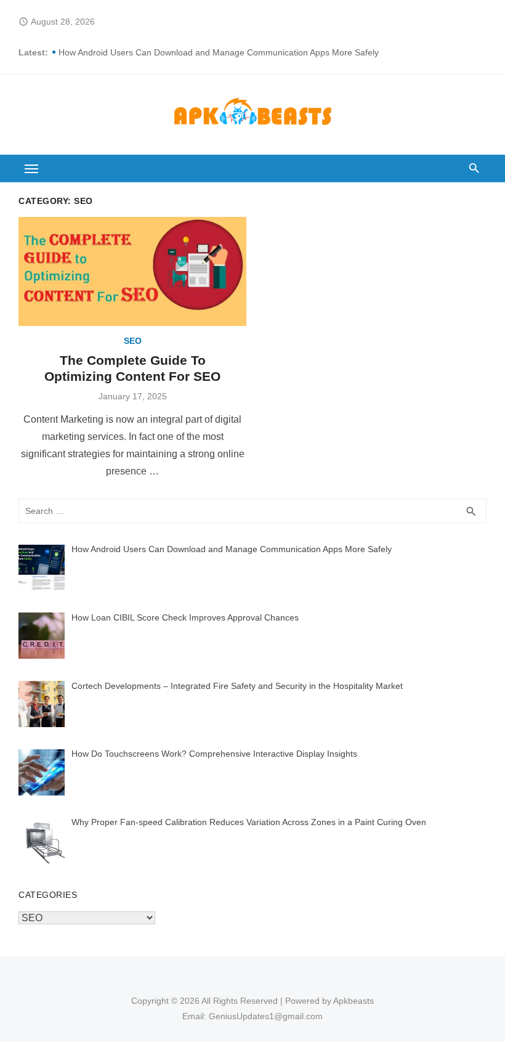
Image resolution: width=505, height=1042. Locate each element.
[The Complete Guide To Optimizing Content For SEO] (132, 271)
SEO (133, 341)
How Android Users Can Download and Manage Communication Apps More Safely (219, 52)
